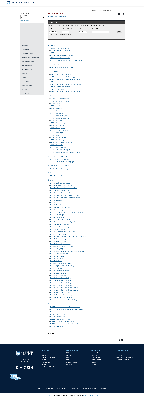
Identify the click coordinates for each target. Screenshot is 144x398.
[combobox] (108, 10)
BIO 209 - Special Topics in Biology (60, 210)
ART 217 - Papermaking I (57, 123)
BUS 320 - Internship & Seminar (60, 319)
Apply (39, 388)
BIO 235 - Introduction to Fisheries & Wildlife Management (68, 237)
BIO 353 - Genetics (56, 268)
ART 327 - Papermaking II (58, 147)
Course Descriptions (27, 85)
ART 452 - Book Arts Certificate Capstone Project (65, 152)
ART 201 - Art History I (57, 103)
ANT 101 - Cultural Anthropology (60, 75)
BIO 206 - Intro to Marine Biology (60, 207)
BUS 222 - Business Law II (58, 317)
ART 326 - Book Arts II (57, 145)
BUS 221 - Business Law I (58, 314)
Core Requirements (27, 65)
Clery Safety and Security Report (89, 388)
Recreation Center (71, 362)
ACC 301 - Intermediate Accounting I (61, 55)
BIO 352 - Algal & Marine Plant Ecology (62, 266)
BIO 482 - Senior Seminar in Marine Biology (63, 300)
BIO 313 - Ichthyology (56, 249)
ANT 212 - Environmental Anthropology (62, 77)
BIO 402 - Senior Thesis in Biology (60, 280)
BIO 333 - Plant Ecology (57, 256)
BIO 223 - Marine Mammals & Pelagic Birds (63, 222)
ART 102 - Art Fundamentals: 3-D (60, 101)
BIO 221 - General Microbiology (60, 219)
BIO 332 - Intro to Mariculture (59, 254)
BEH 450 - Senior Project (58, 176)
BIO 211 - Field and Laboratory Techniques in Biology (66, 212)
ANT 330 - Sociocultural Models (60, 87)
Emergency (119, 355)
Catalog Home (26, 25)
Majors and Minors (27, 81)
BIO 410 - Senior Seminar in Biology (61, 295)
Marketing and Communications (125, 357)
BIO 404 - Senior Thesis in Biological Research (64, 285)
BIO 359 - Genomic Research (59, 273)
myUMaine (94, 362)
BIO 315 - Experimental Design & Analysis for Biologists (67, 251)
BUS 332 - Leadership (57, 326)
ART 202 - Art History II (57, 106)
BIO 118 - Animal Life (56, 203)
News (117, 353)
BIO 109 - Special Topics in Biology (60, 190)
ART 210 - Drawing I (56, 108)
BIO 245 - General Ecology (58, 239)
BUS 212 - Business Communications (61, 312)
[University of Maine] (20, 4)
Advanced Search (25, 20)
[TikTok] (32, 367)
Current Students (96, 357)
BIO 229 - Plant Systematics (58, 229)
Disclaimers (25, 29)
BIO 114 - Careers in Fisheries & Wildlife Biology (65, 195)
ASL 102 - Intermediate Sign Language (62, 162)
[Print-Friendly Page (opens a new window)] (121, 14)
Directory (24, 89)
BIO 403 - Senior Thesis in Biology (60, 283)
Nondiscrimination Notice (62, 388)
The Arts (44, 353)
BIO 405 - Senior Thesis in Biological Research (64, 288)
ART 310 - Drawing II (56, 133)
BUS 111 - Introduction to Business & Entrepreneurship (67, 309)
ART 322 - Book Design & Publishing (61, 142)
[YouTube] (21, 367)
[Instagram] (25, 367)
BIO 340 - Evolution (56, 261)
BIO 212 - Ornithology (57, 215)
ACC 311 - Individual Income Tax (60, 58)
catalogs (48, 395)
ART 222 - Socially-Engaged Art (59, 130)
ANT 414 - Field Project (57, 89)
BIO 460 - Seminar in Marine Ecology (61, 297)
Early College (46, 362)
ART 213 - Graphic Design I (58, 116)
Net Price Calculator (97, 353)
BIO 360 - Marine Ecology (58, 275)
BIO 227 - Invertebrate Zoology (59, 227)
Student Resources (49, 388)
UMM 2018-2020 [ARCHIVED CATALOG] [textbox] (101, 10)
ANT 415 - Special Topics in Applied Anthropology (65, 91)
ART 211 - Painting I (56, 111)
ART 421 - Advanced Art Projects (60, 150)
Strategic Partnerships (48, 366)
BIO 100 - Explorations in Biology (60, 183)
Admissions (25, 45)
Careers (44, 355)
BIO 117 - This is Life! (56, 200)
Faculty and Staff (96, 359)
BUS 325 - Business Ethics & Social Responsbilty (65, 324)
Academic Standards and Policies (30, 57)
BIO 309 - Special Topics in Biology (60, 244)
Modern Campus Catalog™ (91, 395)
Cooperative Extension (48, 357)
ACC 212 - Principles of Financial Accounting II (64, 53)
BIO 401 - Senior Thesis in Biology (60, 278)
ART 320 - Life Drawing (57, 140)
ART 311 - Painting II (56, 135)
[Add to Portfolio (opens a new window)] (119, 14)
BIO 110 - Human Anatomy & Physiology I (63, 193)
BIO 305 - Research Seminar (59, 241)
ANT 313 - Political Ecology (58, 82)
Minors (24, 77)
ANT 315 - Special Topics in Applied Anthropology (65, 84)
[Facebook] (17, 367)
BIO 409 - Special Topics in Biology (60, 293)
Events (68, 357)
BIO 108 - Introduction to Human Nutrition (63, 188)
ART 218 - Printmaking (57, 125)
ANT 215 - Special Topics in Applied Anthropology (65, 79)
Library (44, 364)
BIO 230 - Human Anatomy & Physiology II (63, 232)
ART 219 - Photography (57, 128)
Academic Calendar (27, 41)
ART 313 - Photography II (58, 137)
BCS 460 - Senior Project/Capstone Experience (64, 169)
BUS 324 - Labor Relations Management (62, 321)
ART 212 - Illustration (56, 113)
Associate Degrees (27, 69)
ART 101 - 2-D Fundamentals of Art (61, 99)
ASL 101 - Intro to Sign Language (60, 159)
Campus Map (70, 355)
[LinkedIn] (28, 367)
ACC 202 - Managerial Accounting (60, 51)
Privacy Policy (75, 388)
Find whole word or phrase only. (61, 35)
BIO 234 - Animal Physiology (59, 234)
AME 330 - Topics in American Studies (62, 67)
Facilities (24, 37)
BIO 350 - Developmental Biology (60, 263)
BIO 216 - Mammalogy (57, 217)
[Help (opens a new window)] (124, 14)
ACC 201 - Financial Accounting (59, 48)
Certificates (25, 73)
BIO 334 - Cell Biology (56, 258)
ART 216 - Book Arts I (56, 121)
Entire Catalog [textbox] (24, 15)
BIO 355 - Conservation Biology (60, 271)
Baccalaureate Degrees (28, 61)
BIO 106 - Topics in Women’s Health (61, 185)
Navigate (93, 364)
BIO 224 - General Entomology (59, 224)
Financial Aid (25, 49)
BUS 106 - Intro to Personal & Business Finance (65, 307)
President (69, 364)
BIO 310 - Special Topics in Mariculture (62, 246)
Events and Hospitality (122, 359)
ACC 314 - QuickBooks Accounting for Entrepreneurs (66, 60)
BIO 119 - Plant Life (56, 205)
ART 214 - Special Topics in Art (59, 118)
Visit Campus (70, 353)
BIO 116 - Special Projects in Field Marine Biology (65, 198)
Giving (68, 359)
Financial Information (27, 53)
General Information (27, 33)
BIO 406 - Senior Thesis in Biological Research (64, 290)
